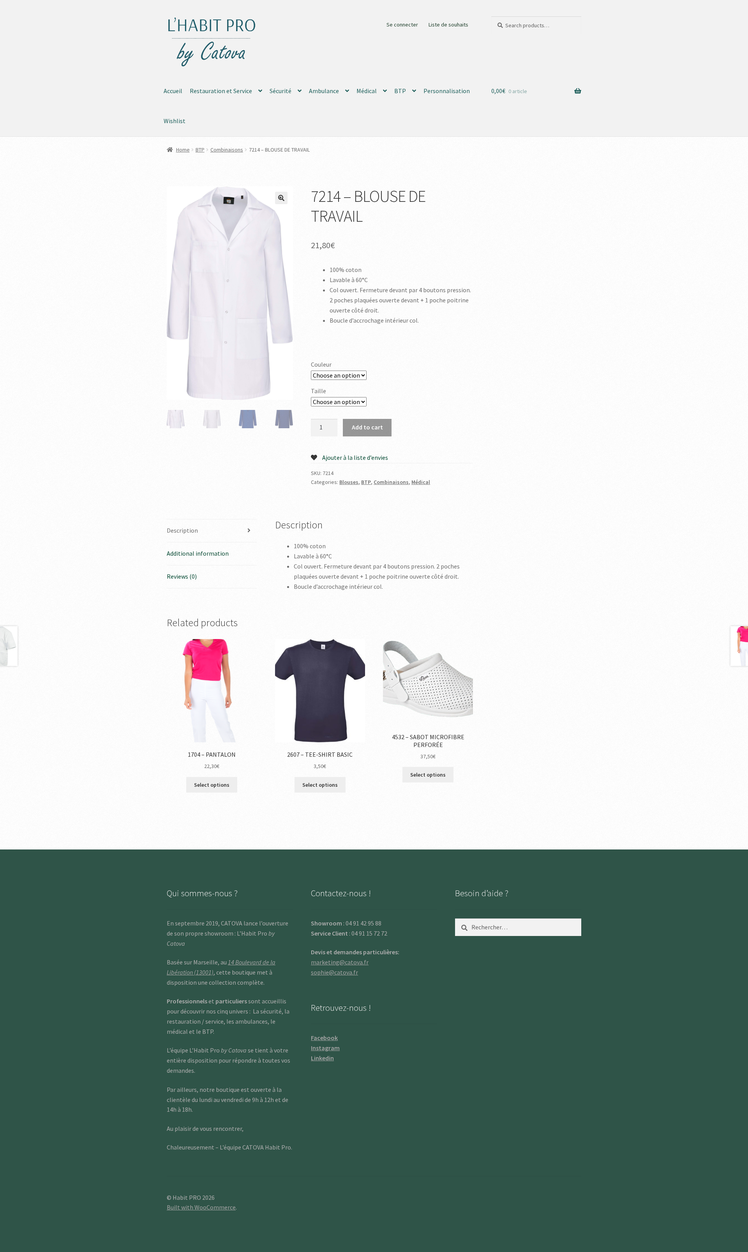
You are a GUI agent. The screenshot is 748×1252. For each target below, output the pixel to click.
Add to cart (367, 427)
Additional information (198, 553)
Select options (211, 784)
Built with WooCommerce (201, 1207)
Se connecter (402, 24)
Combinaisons (226, 149)
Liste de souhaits (448, 24)
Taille (318, 391)
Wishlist (174, 121)
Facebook (324, 1038)
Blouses (348, 482)
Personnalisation (446, 91)
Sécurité (280, 91)
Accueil (173, 91)
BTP (400, 91)
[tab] (212, 530)
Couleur (321, 364)
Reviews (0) (182, 576)
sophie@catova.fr (334, 972)
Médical (366, 91)
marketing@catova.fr (340, 962)
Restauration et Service (221, 91)
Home (183, 149)
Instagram (325, 1048)
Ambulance (324, 91)
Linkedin (322, 1058)
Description (182, 530)
